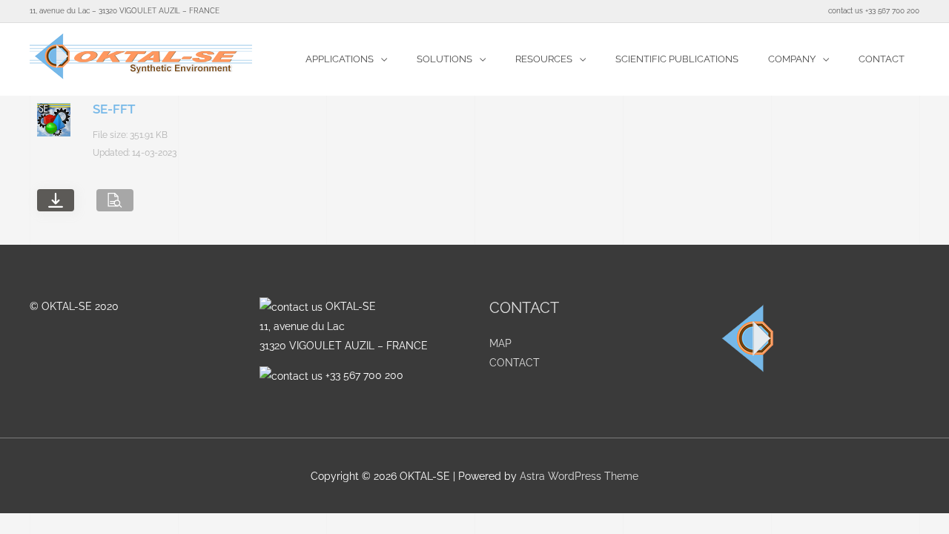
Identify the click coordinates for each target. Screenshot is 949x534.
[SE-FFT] (55, 200)
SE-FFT (114, 109)
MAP (500, 343)
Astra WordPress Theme (579, 476)
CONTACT (514, 363)
